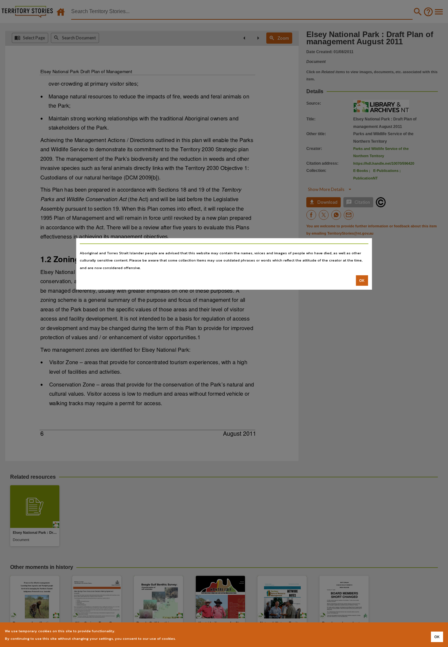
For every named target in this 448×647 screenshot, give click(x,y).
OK (362, 280)
